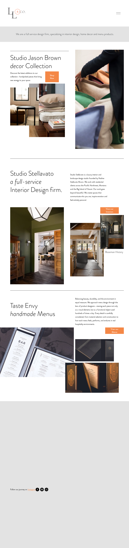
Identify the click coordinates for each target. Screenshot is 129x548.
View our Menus (114, 330)
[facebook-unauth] (37, 489)
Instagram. (32, 489)
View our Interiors (109, 210)
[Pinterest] (42, 489)
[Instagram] (46, 489)
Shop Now (52, 77)
